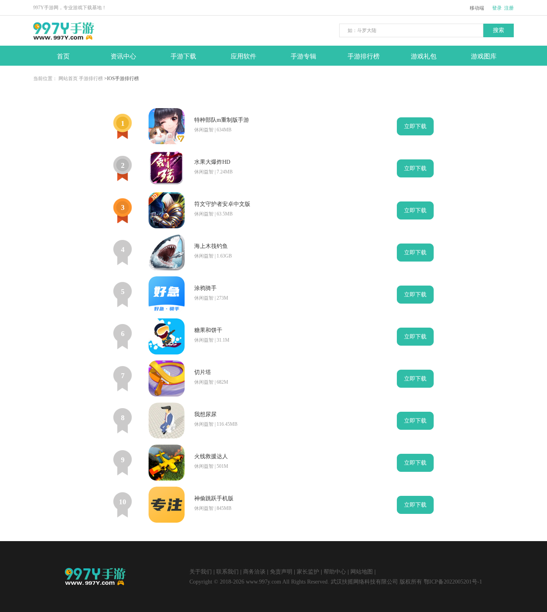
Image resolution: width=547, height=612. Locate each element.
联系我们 (227, 572)
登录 (497, 8)
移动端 (477, 8)
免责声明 (281, 572)
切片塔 (202, 372)
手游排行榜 (91, 78)
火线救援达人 (211, 456)
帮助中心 (335, 572)
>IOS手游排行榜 (121, 78)
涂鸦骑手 (205, 288)
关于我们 (200, 572)
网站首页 (68, 78)
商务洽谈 (254, 572)
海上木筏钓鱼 (211, 246)
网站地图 (361, 572)
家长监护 (308, 572)
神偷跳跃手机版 (213, 498)
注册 (509, 8)
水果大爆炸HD (212, 162)
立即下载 (415, 126)
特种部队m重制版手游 (221, 120)
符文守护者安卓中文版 (222, 204)
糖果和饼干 (208, 330)
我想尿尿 (205, 414)
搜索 (498, 30)
